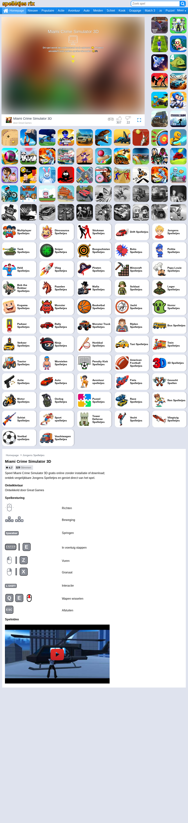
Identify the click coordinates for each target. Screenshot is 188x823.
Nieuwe (33, 10)
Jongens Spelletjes (33, 455)
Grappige (135, 10)
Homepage (17, 10)
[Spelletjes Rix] (18, 4)
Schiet (111, 10)
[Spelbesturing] (111, 120)
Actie (61, 10)
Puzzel (170, 10)
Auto (87, 10)
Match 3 (150, 10)
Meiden (98, 10)
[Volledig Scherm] (138, 120)
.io (160, 10)
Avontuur (74, 10)
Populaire (47, 10)
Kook (122, 10)
